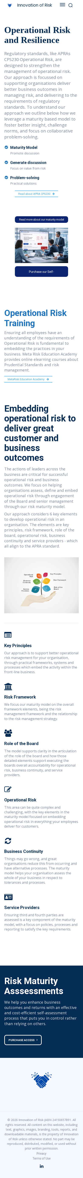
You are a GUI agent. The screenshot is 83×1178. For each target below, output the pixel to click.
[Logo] (41, 1080)
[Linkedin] (41, 1166)
